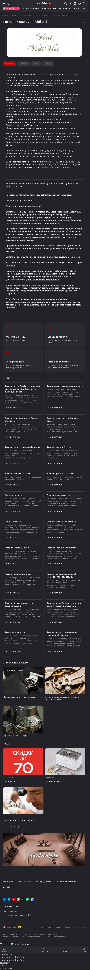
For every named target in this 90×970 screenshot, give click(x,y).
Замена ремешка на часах (18, 473)
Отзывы (47, 64)
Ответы (24, 64)
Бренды (7, 887)
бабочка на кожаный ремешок (43, 279)
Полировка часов (13, 495)
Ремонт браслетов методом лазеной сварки (20, 604)
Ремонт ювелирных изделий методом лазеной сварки (61, 575)
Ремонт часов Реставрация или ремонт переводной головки (64, 604)
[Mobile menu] (3, 3)
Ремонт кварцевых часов (18, 574)
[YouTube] (13, 899)
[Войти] (70, 3)
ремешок (42, 274)
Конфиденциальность (65, 927)
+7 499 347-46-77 (10, 911)
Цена (36, 64)
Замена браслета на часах (61, 473)
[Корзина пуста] (84, 3)
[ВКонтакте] (4, 899)
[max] (32, 899)
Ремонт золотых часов (17, 548)
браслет (56, 274)
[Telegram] (9, 899)
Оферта (81, 927)
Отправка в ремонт (65, 882)
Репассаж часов (13, 521)
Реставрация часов (15, 632)
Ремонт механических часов (62, 548)
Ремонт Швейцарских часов (61, 521)
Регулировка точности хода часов (65, 386)
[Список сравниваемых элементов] (75, 3)
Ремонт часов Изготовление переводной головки (62, 633)
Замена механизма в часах (60, 495)
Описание (9, 64)
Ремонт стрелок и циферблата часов (63, 419)
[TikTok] (23, 899)
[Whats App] (27, 899)
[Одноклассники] (18, 899)
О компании (24, 882)
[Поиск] (65, 3)
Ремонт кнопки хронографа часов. (22, 447)
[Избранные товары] (79, 3)
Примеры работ (42, 882)
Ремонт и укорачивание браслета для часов (23, 419)
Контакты (8, 882)
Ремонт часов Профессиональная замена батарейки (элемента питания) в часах (22, 389)
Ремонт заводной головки (60, 447)
